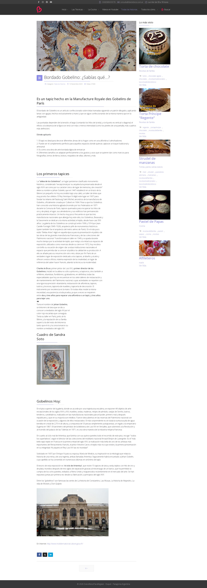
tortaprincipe (156, 127)
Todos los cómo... (148, 9)
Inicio (64, 9)
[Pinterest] (47, 2)
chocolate (143, 79)
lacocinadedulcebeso (147, 82)
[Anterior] (86, 568)
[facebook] (38, 2)
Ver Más (142, 85)
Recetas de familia (147, 71)
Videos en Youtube (110, 9)
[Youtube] (51, 2)
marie (141, 262)
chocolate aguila (154, 76)
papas (141, 234)
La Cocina (92, 9)
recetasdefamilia (155, 130)
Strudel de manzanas (147, 160)
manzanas (152, 175)
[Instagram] (43, 2)
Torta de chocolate (154, 66)
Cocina (142, 226)
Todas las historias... (129, 9)
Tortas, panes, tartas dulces (151, 167)
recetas (142, 133)
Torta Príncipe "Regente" (150, 115)
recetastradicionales (157, 79)
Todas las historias (59, 84)
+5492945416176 (108, 2)
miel (144, 172)
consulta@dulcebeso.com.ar (131, 2)
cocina (148, 234)
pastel (160, 231)
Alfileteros (147, 258)
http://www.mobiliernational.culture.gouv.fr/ (65, 543)
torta (145, 76)
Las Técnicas (77, 9)
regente (146, 127)
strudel (151, 172)
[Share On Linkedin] (50, 555)
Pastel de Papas (151, 221)
